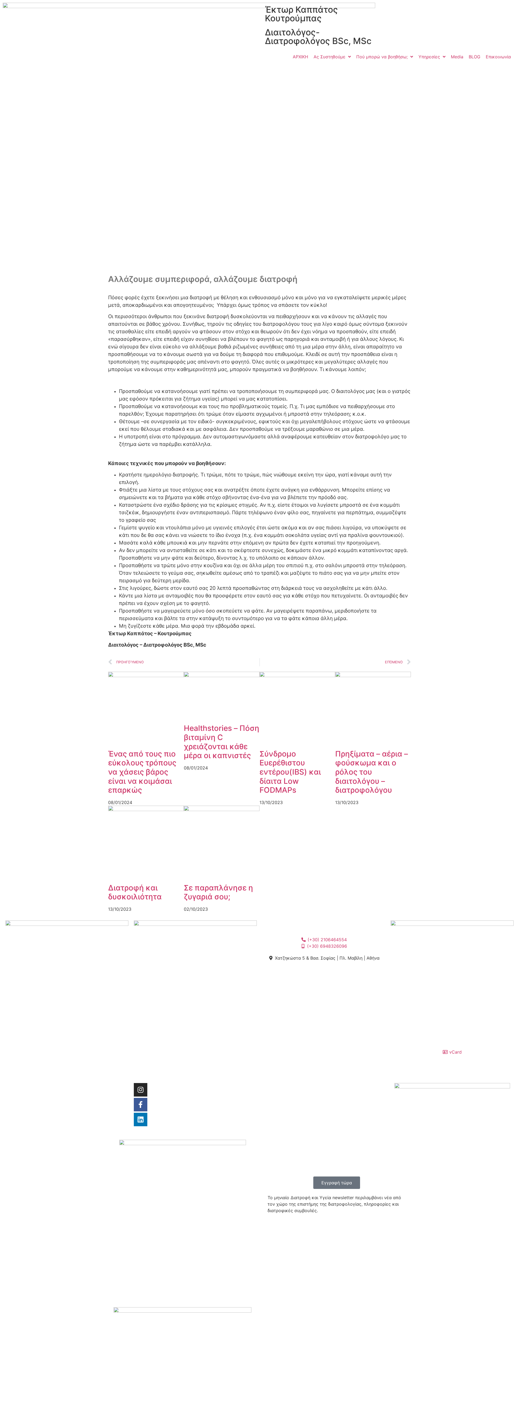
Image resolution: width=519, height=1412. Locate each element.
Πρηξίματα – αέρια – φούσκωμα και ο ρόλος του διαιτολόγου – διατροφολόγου (371, 772)
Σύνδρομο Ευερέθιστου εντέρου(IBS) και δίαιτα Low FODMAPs (290, 772)
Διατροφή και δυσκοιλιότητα (135, 892)
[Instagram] (140, 1090)
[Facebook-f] (140, 1104)
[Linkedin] (140, 1119)
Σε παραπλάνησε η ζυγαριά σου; (218, 892)
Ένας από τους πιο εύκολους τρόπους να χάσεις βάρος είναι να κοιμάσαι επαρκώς (142, 772)
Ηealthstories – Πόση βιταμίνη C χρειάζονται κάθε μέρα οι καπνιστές (221, 742)
